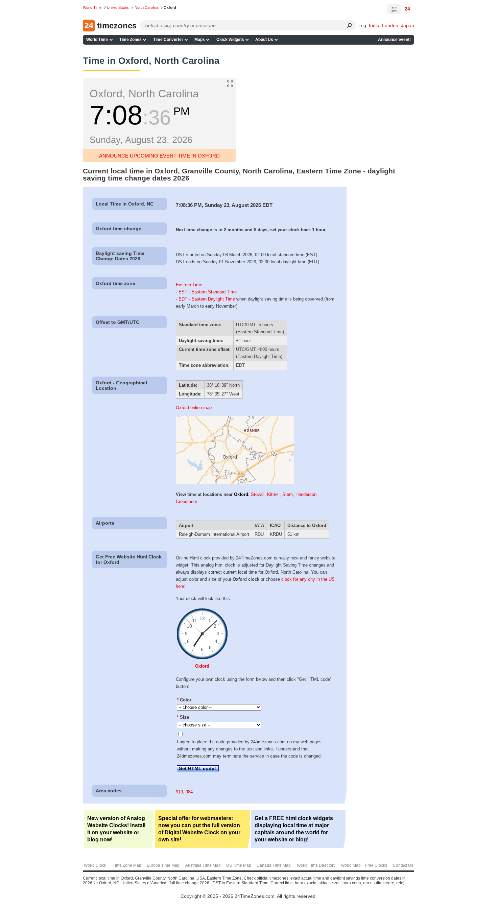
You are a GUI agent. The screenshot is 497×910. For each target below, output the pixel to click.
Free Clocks (376, 865)
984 (189, 791)
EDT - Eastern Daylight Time (207, 299)
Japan (407, 25)
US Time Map (238, 865)
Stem (287, 494)
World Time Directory (316, 865)
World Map (351, 865)
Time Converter (168, 39)
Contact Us (403, 865)
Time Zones (130, 39)
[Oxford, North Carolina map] (235, 482)
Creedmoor (186, 501)
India (374, 25)
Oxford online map (194, 407)
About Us (264, 39)
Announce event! (394, 39)
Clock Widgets (230, 39)
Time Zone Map (127, 865)
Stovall (257, 494)
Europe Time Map (163, 865)
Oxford (241, 494)
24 (407, 8)
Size (183, 717)
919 (179, 791)
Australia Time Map (203, 865)
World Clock (95, 865)
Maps (199, 39)
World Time (97, 39)
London (390, 25)
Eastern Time (189, 284)
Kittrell (273, 494)
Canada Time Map (274, 865)
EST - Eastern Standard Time (208, 291)
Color (184, 699)
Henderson (305, 494)
